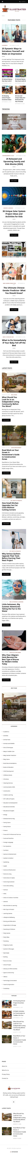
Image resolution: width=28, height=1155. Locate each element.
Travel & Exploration (8, 984)
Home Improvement (16, 447)
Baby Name (6, 759)
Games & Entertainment (9, 854)
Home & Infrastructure (9, 870)
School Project (7, 964)
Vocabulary (6, 988)
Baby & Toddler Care (8, 337)
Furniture (5, 850)
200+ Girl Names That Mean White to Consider (14, 121)
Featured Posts (14, 20)
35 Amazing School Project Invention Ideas (6, 97)
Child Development (14, 115)
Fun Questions (7, 846)
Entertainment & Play (8, 155)
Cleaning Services (8, 783)
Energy (5, 814)
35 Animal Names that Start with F (7, 80)
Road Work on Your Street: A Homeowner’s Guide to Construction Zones (10, 454)
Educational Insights (8, 810)
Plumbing (6, 941)
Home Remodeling (8, 885)
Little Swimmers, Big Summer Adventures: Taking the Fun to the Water (11, 607)
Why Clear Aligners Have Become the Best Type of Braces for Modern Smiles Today (10, 659)
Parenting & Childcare (9, 929)
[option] (14, 707)
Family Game (6, 822)
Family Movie (7, 826)
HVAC (4, 893)
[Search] (19, 1)
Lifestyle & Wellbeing (15, 652)
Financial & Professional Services (12, 834)
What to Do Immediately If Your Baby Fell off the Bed (14, 343)
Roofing (5, 957)
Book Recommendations (9, 763)
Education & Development (10, 803)
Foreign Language (8, 842)
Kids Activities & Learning (16, 601)
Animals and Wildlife (8, 743)
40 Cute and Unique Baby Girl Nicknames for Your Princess (20, 98)
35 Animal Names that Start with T (14, 249)
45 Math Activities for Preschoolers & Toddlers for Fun (19, 1013)
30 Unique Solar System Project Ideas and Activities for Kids (14, 214)
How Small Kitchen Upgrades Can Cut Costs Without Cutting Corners (10, 506)
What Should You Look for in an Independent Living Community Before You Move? (10, 401)
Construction (6, 791)
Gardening (6, 862)
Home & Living (7, 874)
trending (6, 109)
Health (5, 866)
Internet (5, 901)
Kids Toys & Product (8, 909)
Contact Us (5, 1078)
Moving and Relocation (9, 921)
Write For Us (5, 1070)
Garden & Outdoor (8, 858)
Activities (5, 735)
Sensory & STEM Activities (10, 968)
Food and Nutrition (8, 838)
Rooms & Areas (7, 961)
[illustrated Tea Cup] (14, 8)
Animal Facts (14, 244)
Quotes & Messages (8, 949)
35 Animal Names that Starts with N (20, 80)
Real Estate (14, 394)
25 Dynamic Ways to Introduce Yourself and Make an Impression (13, 51)
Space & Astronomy (8, 972)
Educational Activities (9, 806)
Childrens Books (7, 775)
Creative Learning (8, 208)
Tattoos (5, 976)
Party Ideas (6, 937)
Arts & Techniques (8, 747)
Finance (5, 830)
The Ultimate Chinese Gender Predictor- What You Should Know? (14, 290)
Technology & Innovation (10, 980)
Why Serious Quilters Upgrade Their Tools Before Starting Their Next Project (11, 557)
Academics (4, 45)
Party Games (6, 933)
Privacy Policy (6, 1074)
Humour (5, 889)
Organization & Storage (9, 925)
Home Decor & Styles (9, 878)
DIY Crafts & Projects (16, 500)
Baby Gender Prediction (9, 283)
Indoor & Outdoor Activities (10, 897)
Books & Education (8, 767)
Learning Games (7, 913)
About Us (4, 1066)
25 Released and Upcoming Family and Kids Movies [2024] (14, 161)
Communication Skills (9, 787)
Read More (14, 180)
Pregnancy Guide (8, 945)
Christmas (6, 779)
